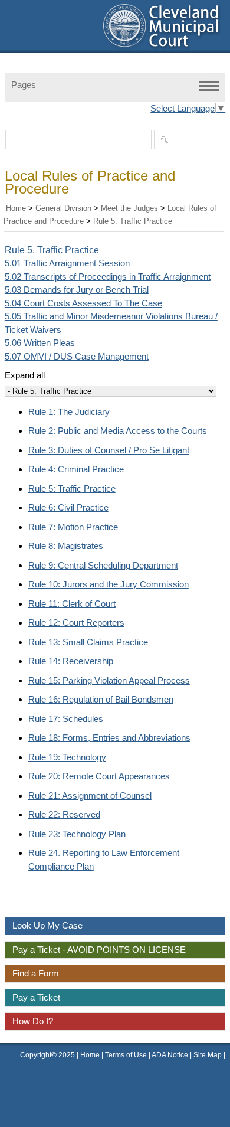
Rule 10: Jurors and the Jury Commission (108, 584)
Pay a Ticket (36, 997)
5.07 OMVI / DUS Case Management (77, 356)
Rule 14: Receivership (70, 661)
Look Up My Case (47, 925)
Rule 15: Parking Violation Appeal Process (109, 680)
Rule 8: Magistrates (65, 546)
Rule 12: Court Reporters (76, 623)
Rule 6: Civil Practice (68, 507)
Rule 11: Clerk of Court (72, 604)
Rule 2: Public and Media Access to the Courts (117, 431)
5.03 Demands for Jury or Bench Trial (77, 290)
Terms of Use (126, 1055)
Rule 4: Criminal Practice (76, 469)
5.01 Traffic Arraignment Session (67, 263)
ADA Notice (171, 1055)
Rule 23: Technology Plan (77, 834)
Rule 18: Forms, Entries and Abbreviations (109, 738)
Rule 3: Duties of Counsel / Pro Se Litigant (108, 450)
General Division (63, 208)
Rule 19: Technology (67, 757)
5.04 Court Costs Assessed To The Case (83, 303)
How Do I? (32, 1021)
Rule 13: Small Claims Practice (88, 642)
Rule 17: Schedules (65, 719)
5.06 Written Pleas (40, 343)
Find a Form (35, 973)
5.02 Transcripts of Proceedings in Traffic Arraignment (108, 277)
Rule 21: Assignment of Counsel (90, 795)
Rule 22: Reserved (64, 814)
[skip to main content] (11, 7)
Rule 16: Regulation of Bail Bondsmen (100, 699)
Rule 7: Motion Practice (73, 527)
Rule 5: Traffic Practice (132, 221)
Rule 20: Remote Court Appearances (99, 776)
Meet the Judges (129, 208)
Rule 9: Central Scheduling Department (103, 565)
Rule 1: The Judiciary (69, 412)
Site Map (207, 1055)
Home (16, 208)
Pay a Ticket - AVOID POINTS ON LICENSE (99, 950)
